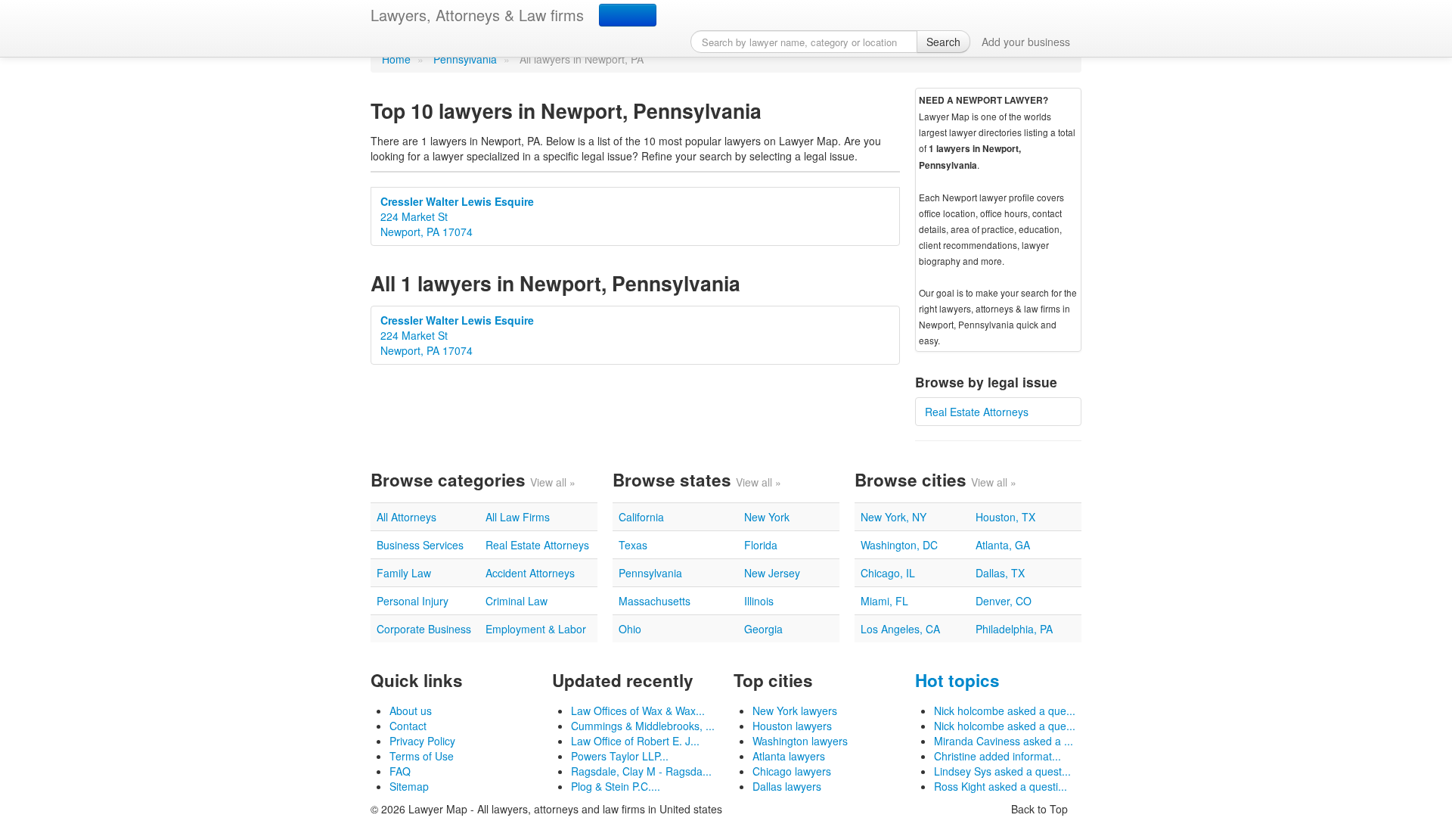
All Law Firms (518, 516)
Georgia (763, 628)
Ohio (630, 628)
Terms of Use (421, 755)
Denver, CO (1004, 600)
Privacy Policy (422, 740)
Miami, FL (884, 600)
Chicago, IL (888, 572)
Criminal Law (517, 600)
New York (767, 516)
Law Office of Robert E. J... (635, 740)
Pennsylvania (465, 59)
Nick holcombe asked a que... (1004, 710)
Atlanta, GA (1003, 544)
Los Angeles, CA (900, 628)
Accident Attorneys (530, 572)
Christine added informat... (997, 755)
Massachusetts (654, 600)
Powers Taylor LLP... (620, 755)
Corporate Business (424, 628)
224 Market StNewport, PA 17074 (457, 216)
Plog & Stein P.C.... (615, 786)
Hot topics (957, 680)
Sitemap (409, 786)
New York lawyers (794, 710)
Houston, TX (1005, 516)
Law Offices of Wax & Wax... (638, 710)
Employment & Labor (536, 628)
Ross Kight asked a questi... (1000, 786)
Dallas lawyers (786, 786)
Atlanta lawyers (788, 755)
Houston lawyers (792, 725)
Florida (760, 544)
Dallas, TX (1000, 572)
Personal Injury (412, 600)
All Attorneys (406, 516)
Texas (633, 544)
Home (396, 59)
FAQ (400, 771)
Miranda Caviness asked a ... (1003, 740)
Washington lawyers (800, 740)
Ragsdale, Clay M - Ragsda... (641, 771)
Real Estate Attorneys (976, 411)
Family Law (404, 572)
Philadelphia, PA (1014, 628)
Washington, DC (899, 544)
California (641, 516)
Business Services (420, 544)
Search (943, 41)
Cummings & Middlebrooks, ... (643, 725)
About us (410, 710)
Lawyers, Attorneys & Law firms (477, 15)
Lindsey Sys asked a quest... (1002, 771)
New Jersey (772, 572)
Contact (408, 725)
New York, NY (893, 516)
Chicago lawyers (791, 771)
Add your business (1026, 41)
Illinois (759, 600)
